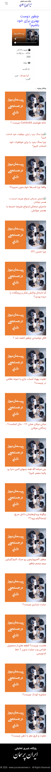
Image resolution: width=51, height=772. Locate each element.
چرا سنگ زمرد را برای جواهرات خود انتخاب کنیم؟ (27, 144)
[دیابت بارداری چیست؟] (25, 588)
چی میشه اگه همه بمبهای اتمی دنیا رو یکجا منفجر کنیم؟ (26, 471)
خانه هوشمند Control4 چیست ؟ (28, 123)
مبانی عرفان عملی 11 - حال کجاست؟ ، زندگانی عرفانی (26, 426)
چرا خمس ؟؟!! (38, 252)
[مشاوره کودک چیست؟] (25, 678)
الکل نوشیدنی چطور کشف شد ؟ (29, 338)
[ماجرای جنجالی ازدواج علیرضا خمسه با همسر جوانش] (25, 201)
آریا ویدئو (25, 76)
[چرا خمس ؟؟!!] (25, 235)
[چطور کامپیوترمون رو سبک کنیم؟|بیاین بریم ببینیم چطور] (25, 543)
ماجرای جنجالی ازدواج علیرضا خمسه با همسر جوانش (26, 209)
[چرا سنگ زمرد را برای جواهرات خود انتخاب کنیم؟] (25, 137)
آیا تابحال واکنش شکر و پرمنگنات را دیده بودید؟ (28, 295)
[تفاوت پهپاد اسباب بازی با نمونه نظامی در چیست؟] (25, 363)
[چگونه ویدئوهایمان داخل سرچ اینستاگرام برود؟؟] (25, 498)
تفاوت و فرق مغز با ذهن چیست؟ (28, 736)
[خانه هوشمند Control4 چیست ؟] (25, 106)
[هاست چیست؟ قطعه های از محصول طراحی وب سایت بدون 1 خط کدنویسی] (25, 629)
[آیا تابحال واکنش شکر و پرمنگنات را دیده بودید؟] (25, 276)
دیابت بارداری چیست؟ (34, 605)
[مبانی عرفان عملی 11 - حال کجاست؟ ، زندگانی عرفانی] (25, 408)
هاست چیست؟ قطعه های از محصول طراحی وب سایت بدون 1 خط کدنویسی (26, 650)
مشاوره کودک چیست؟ (34, 695)
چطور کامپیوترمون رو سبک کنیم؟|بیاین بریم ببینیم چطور (25, 561)
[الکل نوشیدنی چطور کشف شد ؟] (25, 321)
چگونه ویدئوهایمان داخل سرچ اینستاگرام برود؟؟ (30, 516)
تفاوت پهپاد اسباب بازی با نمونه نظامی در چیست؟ (26, 381)
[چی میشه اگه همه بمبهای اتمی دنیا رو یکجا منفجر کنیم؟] (25, 453)
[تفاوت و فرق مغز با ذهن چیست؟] (25, 719)
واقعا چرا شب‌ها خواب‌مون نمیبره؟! (28, 187)
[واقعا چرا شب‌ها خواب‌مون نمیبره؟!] (25, 171)
